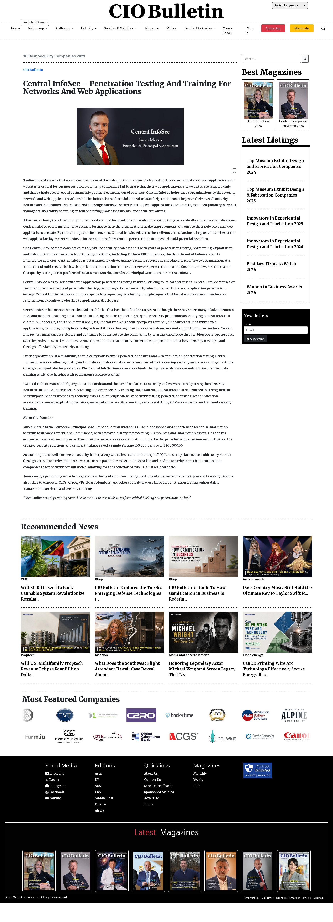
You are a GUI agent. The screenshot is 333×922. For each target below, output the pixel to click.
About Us (151, 773)
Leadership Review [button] (199, 28)
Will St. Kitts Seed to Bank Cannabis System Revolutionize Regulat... (53, 593)
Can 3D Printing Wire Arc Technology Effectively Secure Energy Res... (274, 669)
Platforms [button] (63, 28)
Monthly (200, 773)
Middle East (104, 798)
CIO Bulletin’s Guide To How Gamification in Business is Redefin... (197, 593)
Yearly (198, 780)
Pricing (307, 897)
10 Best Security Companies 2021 (54, 56)
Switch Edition (34, 22)
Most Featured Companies (71, 699)
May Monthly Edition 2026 (221, 870)
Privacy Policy (251, 897)
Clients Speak (228, 30)
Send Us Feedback (158, 786)
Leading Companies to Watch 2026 (76, 870)
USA (98, 792)
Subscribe (257, 339)
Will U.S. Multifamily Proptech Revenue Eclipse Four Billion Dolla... (52, 669)
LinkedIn (56, 773)
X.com (53, 780)
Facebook (56, 792)
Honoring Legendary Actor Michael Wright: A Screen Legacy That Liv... (202, 669)
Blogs (99, 579)
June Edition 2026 (185, 870)
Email (247, 324)
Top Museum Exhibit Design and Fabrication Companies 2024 (275, 166)
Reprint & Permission (288, 897)
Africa (99, 810)
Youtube (55, 798)
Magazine (152, 28)
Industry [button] (87, 28)
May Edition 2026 (258, 870)
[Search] (305, 59)
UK (97, 780)
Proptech (28, 655)
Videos (172, 28)
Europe (100, 804)
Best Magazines (272, 72)
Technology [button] (36, 28)
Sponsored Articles (159, 792)
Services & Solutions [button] (119, 28)
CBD (24, 579)
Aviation (101, 655)
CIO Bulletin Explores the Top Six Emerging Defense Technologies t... (128, 593)
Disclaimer (267, 897)
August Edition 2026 (39, 870)
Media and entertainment (189, 655)
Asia (98, 773)
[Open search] (323, 28)
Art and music (253, 579)
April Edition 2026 (294, 870)
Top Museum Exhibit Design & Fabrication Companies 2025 (275, 195)
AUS (98, 786)
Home (15, 28)
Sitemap (318, 897)
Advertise (151, 798)
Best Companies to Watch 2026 (149, 870)
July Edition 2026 (112, 870)
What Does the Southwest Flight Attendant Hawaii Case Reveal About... (127, 669)
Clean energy (253, 655)
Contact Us (152, 780)
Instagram (57, 786)
